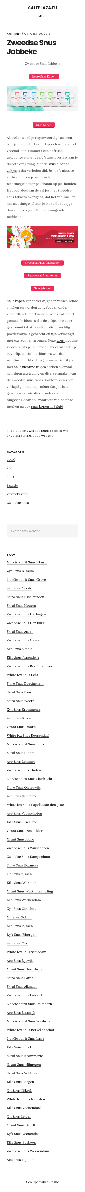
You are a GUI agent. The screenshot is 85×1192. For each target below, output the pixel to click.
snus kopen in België (47, 406)
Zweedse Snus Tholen (24, 770)
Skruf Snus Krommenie (25, 1056)
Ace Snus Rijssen (20, 926)
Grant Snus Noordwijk (24, 969)
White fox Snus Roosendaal (28, 735)
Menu (42, 16)
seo (9, 468)
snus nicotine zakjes (30, 367)
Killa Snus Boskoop (21, 1142)
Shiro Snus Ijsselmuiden (25, 597)
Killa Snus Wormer (21, 882)
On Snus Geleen (19, 917)
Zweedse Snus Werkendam (28, 1151)
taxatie (12, 485)
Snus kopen (16, 301)
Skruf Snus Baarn (20, 692)
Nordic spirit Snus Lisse (25, 1038)
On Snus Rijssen (19, 874)
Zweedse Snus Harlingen (26, 614)
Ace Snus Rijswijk (20, 960)
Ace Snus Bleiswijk (21, 1012)
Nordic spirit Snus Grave (26, 579)
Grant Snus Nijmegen (24, 1064)
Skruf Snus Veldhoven (23, 1073)
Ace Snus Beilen (19, 718)
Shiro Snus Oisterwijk (23, 787)
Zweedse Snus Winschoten (28, 848)
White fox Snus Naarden (26, 1099)
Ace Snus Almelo (19, 649)
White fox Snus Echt (22, 675)
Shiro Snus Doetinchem (25, 683)
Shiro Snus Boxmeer (22, 865)
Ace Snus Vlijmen (20, 1160)
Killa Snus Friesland (22, 822)
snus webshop (44, 436)
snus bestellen (19, 436)
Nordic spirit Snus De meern (29, 1004)
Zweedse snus (38, 431)
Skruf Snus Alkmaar (22, 986)
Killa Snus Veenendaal (24, 1108)
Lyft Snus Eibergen (22, 934)
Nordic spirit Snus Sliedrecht (29, 779)
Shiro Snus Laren (20, 978)
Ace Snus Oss (17, 943)
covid (11, 459)
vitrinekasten (17, 494)
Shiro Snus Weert (20, 701)
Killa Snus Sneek (19, 1047)
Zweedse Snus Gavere (24, 640)
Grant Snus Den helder (25, 831)
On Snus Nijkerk (19, 1090)
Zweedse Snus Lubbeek (25, 995)
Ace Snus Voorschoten (24, 813)
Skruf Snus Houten (21, 605)
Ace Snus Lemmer (21, 761)
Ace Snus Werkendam (24, 900)
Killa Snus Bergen (20, 1082)
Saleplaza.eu (42, 8)
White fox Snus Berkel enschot (30, 1030)
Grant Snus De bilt (21, 1125)
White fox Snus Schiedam (26, 952)
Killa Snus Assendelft (23, 657)
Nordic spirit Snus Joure (26, 744)
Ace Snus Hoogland (22, 796)
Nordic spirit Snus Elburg (27, 562)
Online (54, 1182)
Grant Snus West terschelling (30, 891)
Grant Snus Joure (20, 839)
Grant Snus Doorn (21, 727)
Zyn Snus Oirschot (21, 908)
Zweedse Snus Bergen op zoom (31, 666)
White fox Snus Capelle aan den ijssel (36, 805)
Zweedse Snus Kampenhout (28, 857)
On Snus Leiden (19, 1116)
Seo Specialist (37, 1182)
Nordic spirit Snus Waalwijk (28, 1021)
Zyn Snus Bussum (20, 571)
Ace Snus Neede (19, 588)
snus (61, 340)
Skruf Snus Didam (20, 753)
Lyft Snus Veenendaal (23, 1134)
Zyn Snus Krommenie (23, 709)
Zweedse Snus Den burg (26, 623)
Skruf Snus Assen (20, 631)
